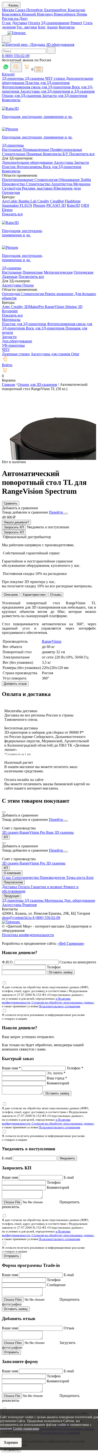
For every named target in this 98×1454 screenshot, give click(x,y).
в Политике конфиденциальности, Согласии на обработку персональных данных (48, 1000)
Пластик (9, 167)
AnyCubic (10, 201)
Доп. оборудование (79, 900)
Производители (53, 878)
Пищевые (34, 154)
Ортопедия (11, 193)
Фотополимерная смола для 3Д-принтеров (37, 87)
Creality (43, 201)
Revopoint (10, 311)
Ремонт (76, 23)
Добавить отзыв (15, 683)
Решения (29, 905)
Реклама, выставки (38, 188)
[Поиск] (16, 67)
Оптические (83, 272)
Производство (14, 184)
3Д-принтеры (13, 78)
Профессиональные (66, 150)
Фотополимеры (30, 167)
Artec (6, 307)
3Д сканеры (34, 900)
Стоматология (46, 180)
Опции (28, 285)
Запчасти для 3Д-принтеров (64, 96)
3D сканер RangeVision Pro (24, 863)
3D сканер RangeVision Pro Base (28, 832)
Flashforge (73, 201)
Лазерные (10, 277)
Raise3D (73, 205)
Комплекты (11, 100)
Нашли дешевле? (16, 522)
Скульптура (12, 188)
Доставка (19, 23)
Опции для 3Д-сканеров (22, 96)
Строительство (38, 184)
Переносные (33, 272)
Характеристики (34, 594)
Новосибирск (65, 14)
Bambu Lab (28, 201)
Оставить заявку (61, 972)
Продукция (11, 896)
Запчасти (81, 162)
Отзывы (55, 594)
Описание (11, 594)
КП (6, 837)
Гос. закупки (27, 27)
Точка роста (76, 878)
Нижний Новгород (38, 14)
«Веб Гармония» (71, 943)
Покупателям (13, 882)
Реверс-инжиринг (60, 294)
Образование (70, 180)
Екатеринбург (56, 10)
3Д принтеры (13, 900)
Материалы (11, 320)
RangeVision (55, 307)
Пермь (82, 14)
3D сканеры (64, 832)
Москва (8, 10)
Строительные (14, 154)
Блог (42, 27)
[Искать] (51, 50)
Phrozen (39, 205)
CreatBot (57, 201)
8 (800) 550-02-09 (15, 56)
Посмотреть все (82, 154)
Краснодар (76, 10)
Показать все (12, 214)
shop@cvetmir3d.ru (17, 918)
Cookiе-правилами (26, 1428)
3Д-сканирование (55, 23)
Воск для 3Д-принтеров (62, 167)
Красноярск (12, 14)
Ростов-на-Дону (15, 18)
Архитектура (62, 184)
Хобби (86, 180)
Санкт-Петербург (29, 10)
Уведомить (67, 1158)
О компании (12, 873)
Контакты (67, 27)
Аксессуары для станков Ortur (55, 354)
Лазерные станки (16, 354)
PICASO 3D (56, 205)
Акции (52, 27)
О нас (6, 23)
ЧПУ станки (55, 78)
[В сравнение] (4, 812)
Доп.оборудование (17, 341)
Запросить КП (14, 527)
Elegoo (7, 210)
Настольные (12, 150)
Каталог (8, 74)
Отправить (11, 1256)
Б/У (66, 154)
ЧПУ (6, 350)
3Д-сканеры (35, 78)
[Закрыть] (66, 513)
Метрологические (58, 272)
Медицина (81, 184)
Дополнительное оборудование (28, 162)
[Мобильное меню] (6, 38)
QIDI (85, 205)
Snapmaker (11, 205)
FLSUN (26, 205)
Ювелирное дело (67, 188)
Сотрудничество (26, 878)
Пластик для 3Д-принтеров (47, 83)
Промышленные (36, 150)
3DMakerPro (34, 307)
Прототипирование (18, 180)
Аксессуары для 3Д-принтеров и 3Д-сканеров (57, 91)
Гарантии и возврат (47, 887)
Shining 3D (74, 307)
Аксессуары (64, 162)
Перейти (56, 512)
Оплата (34, 23)
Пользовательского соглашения (59, 1006)
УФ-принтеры (13, 345)
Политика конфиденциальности (28, 935)
